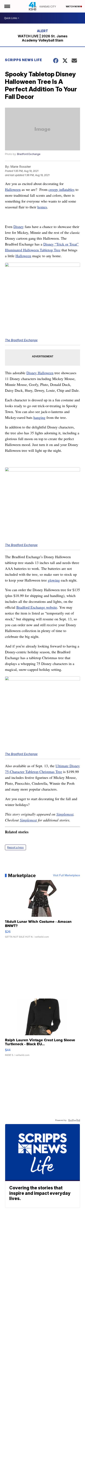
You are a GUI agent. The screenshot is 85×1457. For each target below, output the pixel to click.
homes (42, 206)
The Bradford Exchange (21, 340)
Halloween (13, 189)
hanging (39, 417)
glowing (54, 580)
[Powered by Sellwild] (74, 1120)
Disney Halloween (39, 372)
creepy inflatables (61, 189)
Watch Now (73, 6)
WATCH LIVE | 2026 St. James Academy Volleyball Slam (42, 38)
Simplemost (64, 814)
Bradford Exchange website (36, 607)
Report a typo (15, 847)
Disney (18, 226)
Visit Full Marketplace (66, 875)
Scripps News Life (23, 60)
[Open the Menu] (7, 6)
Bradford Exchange (28, 154)
